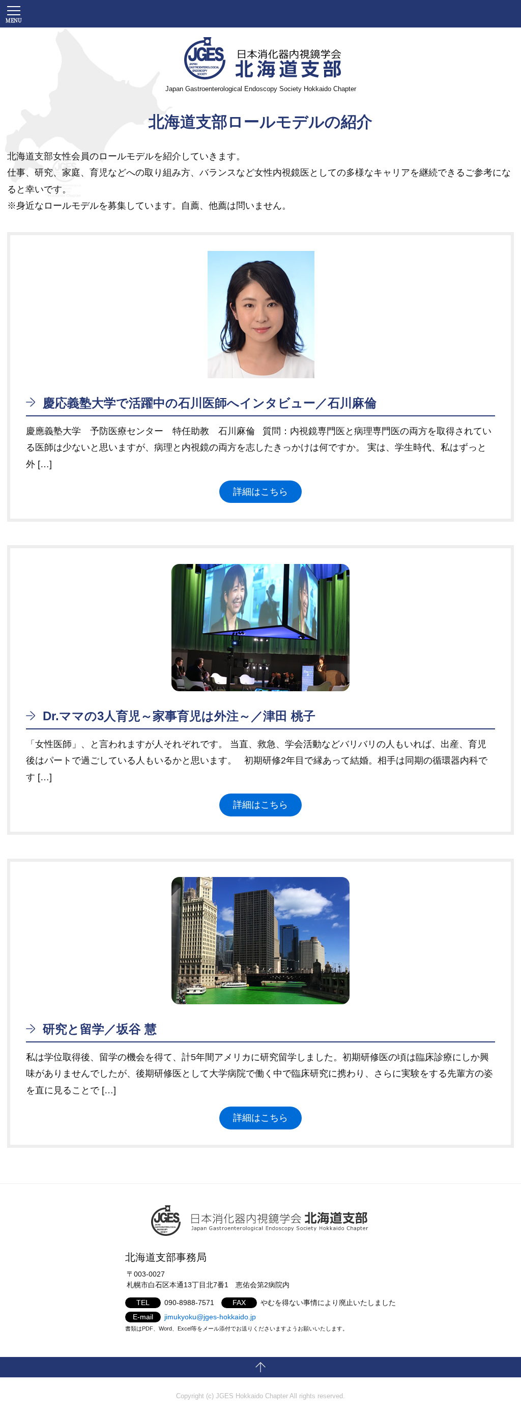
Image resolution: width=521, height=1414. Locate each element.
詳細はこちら (260, 492)
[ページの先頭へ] (260, 1367)
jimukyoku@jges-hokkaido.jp (210, 1317)
